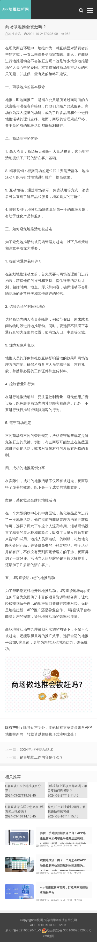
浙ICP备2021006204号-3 (23, 930)
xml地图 (48, 935)
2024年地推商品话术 (36, 749)
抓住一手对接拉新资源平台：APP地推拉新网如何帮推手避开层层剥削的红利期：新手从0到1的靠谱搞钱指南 (63, 838)
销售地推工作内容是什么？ (41, 757)
